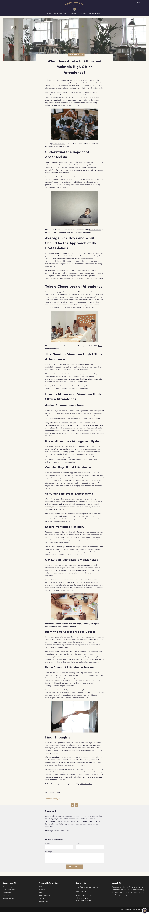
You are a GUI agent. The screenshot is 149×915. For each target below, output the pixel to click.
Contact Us (43, 901)
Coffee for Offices (60, 13)
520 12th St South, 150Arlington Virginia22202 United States (84, 898)
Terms (41, 898)
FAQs (41, 887)
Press (41, 893)
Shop (49, 13)
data (57, 253)
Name (47, 844)
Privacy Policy (44, 895)
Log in (138, 2)
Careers (42, 890)
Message (48, 852)
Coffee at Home (8, 887)
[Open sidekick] (144, 910)
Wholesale (72, 13)
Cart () (144, 2)
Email (78, 844)
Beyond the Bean (94, 13)
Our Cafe (83, 13)
